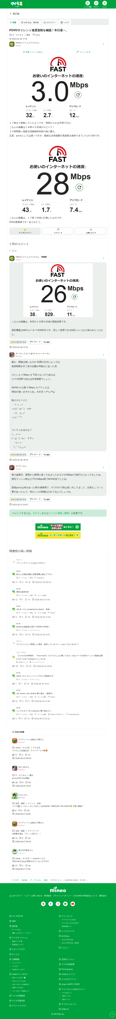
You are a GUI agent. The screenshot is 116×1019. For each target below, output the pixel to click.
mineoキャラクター (18, 969)
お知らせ (65, 1009)
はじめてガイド (15, 896)
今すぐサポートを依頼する (20, 984)
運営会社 (103, 896)
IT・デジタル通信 (21, 35)
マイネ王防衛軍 (68, 964)
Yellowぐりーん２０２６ (26, 43)
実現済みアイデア (18, 944)
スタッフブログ (18, 949)
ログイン (37, 513)
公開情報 (15, 959)
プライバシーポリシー (62, 896)
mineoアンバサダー (20, 974)
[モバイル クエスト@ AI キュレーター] (11, 354)
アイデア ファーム (19, 938)
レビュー (65, 948)
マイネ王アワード (69, 979)
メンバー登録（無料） (60, 513)
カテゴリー (51, 22)
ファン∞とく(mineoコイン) (73, 989)
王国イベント (66, 999)
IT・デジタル (16, 929)
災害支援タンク (67, 926)
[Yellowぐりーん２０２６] (11, 43)
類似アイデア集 (17, 941)
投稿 (14, 22)
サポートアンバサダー (19, 981)
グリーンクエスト (19, 1006)
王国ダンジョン (68, 959)
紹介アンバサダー (18, 977)
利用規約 (47, 896)
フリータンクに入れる (69, 919)
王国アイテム (66, 996)
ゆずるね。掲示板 (31, 22)
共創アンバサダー (18, 987)
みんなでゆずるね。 (68, 939)
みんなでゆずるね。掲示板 (70, 943)
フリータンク (67, 916)
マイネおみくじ (67, 993)
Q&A (14, 921)
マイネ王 (15, 966)
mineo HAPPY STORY (71, 984)
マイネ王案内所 (18, 1001)
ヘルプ (66, 22)
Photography (67, 969)
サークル (15, 954)
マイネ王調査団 (18, 996)
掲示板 (16, 13)
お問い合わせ (36, 896)
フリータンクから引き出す (70, 923)
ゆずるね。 (66, 936)
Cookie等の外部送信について (85, 896)
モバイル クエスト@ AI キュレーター (31, 353)
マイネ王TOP (17, 916)
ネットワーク (16, 963)
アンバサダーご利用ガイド (20, 991)
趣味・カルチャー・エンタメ (21, 933)
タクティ (19, 466)
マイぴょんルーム (69, 1004)
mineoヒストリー (69, 974)
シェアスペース (68, 931)
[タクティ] (11, 467)
